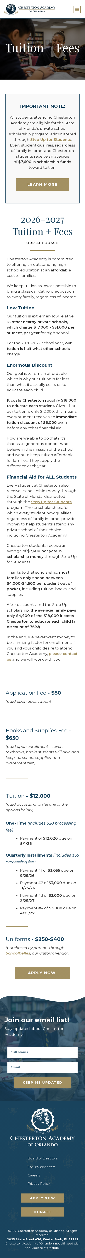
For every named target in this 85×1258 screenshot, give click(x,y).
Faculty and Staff (41, 1167)
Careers (34, 1175)
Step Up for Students (50, 139)
